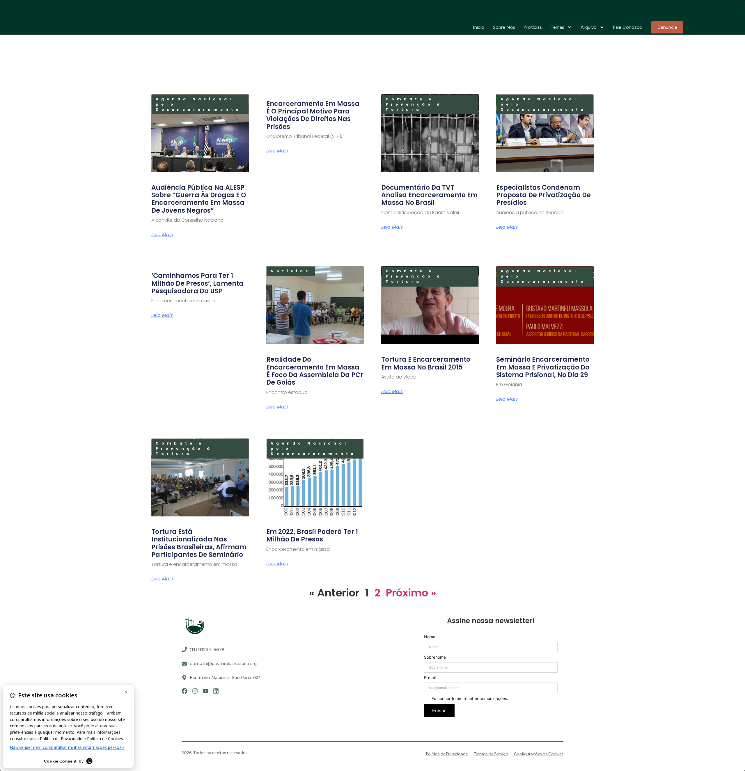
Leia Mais (162, 234)
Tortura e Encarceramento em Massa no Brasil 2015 (425, 363)
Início (478, 27)
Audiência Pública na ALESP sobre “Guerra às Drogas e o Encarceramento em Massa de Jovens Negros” (198, 199)
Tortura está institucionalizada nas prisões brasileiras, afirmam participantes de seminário (198, 543)
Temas (557, 27)
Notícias (533, 27)
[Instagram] (195, 691)
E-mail (430, 678)
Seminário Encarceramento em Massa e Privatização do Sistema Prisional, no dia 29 (542, 367)
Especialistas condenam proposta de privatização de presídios (543, 195)
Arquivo (589, 27)
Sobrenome (435, 657)
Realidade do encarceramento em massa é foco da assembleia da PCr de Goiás (314, 371)
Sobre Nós (504, 27)
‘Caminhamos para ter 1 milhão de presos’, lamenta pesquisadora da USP (197, 283)
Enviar (439, 710)
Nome (429, 637)
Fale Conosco (627, 27)
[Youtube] (205, 691)
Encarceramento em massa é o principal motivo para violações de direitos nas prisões (312, 115)
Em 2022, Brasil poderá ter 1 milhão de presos (312, 535)
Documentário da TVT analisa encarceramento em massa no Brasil (429, 195)
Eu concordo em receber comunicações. (470, 699)
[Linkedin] (216, 691)
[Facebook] (184, 691)
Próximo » (411, 592)
